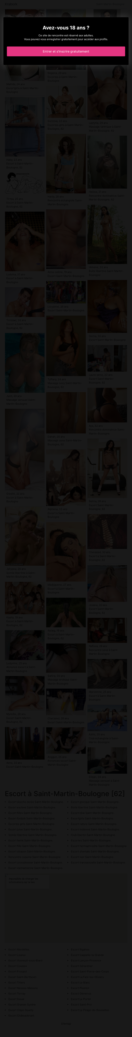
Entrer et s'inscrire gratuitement (66, 51)
